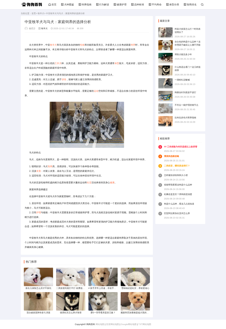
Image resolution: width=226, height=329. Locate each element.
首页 (54, 4)
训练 (64, 79)
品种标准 (139, 4)
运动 (96, 91)
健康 (112, 182)
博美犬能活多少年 (183, 54)
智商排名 (192, 4)
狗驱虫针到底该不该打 (185, 92)
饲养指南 (86, 4)
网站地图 (100, 324)
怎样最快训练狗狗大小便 (176, 175)
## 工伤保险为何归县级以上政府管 (180, 146)
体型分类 (174, 4)
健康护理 (122, 4)
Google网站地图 (129, 324)
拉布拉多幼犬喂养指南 (185, 117)
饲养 (133, 44)
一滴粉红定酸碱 (182, 80)
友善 (38, 171)
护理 (38, 212)
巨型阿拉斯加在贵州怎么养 (177, 213)
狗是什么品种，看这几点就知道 (179, 204)
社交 (89, 182)
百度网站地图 (112, 324)
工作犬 (58, 63)
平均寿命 (157, 4)
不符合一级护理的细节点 (186, 105)
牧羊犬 (41, 13)
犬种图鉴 (69, 4)
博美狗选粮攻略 (171, 156)
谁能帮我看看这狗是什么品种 (178, 184)
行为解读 (104, 4)
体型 (117, 63)
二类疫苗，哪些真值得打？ (177, 165)
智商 (50, 166)
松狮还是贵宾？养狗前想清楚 (178, 194)
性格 (82, 44)
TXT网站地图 (144, 324)
